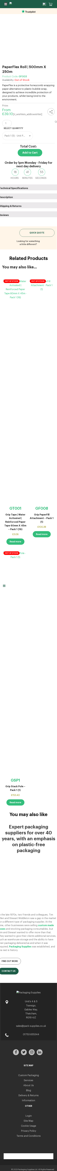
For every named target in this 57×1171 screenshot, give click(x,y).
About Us (28, 1085)
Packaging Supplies (20, 946)
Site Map (28, 1121)
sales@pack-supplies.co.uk (31, 1026)
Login (28, 1116)
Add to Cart (30, 152)
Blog (28, 1090)
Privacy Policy (28, 1131)
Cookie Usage (28, 1126)
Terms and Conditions (29, 1136)
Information (28, 1100)
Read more (15, 542)
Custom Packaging (28, 1075)
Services (28, 1080)
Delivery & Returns (28, 1095)
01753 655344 (31, 1034)
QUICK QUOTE (37, 233)
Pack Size (30, 129)
